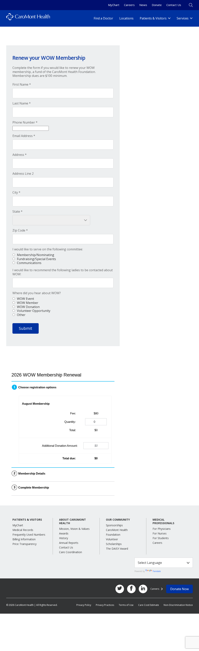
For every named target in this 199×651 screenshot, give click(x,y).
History (63, 538)
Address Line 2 (23, 174)
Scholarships (114, 544)
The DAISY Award (117, 548)
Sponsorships (114, 525)
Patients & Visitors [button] (27, 519)
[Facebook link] (131, 589)
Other (21, 315)
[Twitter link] (119, 589)
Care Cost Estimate (148, 605)
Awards (63, 533)
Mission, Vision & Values (74, 529)
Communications (29, 263)
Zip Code (20, 230)
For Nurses (160, 533)
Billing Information (24, 539)
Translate (157, 571)
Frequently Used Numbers (28, 534)
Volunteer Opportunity (33, 311)
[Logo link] (28, 18)
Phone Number (25, 122)
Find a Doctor (103, 18)
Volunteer (112, 539)
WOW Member (27, 303)
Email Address (23, 136)
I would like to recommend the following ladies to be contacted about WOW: (62, 272)
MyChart (113, 5)
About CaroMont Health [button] (72, 521)
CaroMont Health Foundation (117, 532)
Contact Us (173, 5)
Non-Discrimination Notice (178, 605)
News (143, 5)
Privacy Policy (83, 605)
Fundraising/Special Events (36, 259)
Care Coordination (70, 552)
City (16, 192)
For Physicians (162, 529)
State (17, 212)
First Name (21, 84)
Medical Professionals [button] (163, 521)
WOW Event (25, 299)
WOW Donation (28, 307)
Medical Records (22, 530)
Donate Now (179, 589)
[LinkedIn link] (143, 589)
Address (19, 155)
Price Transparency (24, 544)
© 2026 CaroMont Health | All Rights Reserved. (32, 605)
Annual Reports (68, 543)
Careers (129, 5)
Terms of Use (126, 605)
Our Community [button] (118, 519)
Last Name (21, 103)
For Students (161, 538)
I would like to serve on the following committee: (47, 249)
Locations (126, 18)
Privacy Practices (105, 605)
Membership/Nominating (35, 255)
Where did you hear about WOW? (36, 293)
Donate (157, 5)
